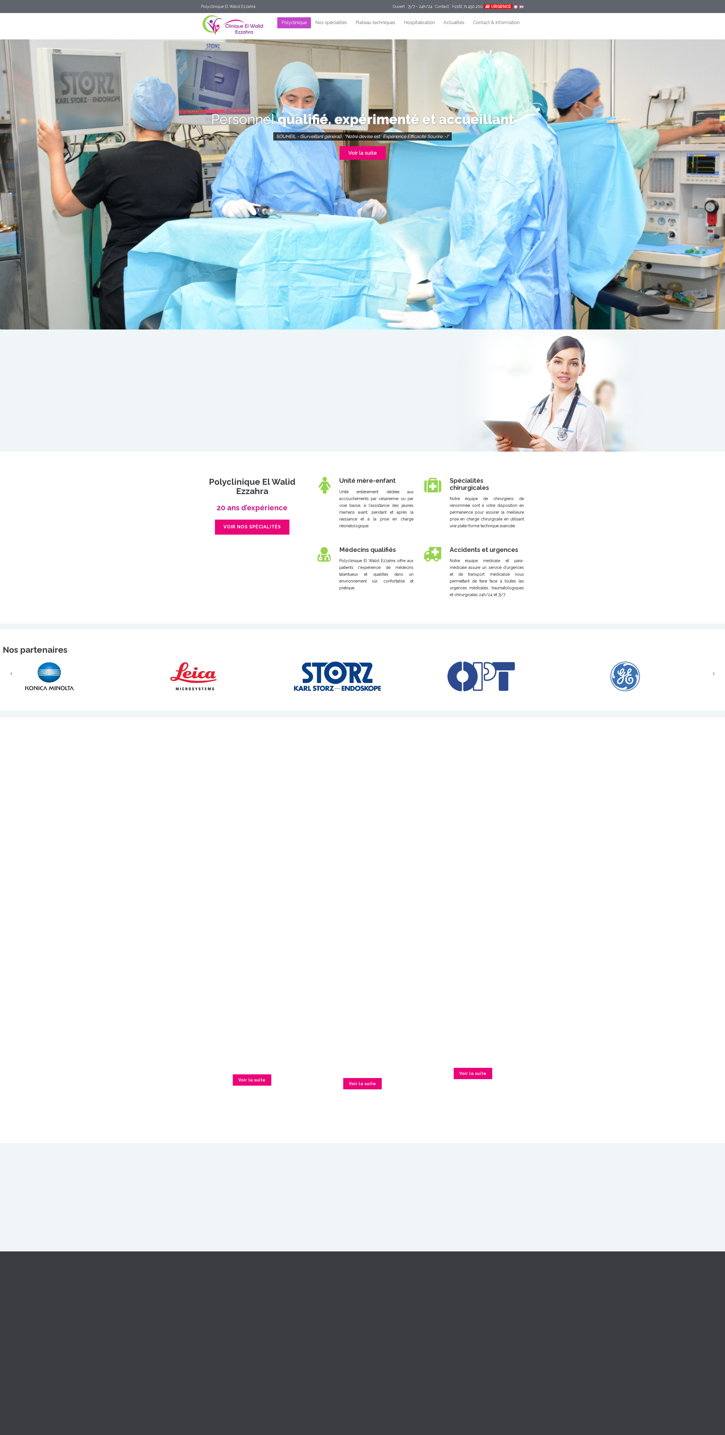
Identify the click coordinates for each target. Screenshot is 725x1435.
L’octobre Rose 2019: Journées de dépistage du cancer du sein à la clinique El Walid (252, 1013)
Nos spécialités (331, 22)
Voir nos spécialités (252, 527)
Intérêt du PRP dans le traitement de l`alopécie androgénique (473, 1003)
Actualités (453, 22)
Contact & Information (496, 22)
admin (272, 1028)
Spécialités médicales (444, 781)
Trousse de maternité (303, 1300)
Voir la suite (362, 168)
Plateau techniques (375, 22)
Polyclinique (294, 22)
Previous (335, 1145)
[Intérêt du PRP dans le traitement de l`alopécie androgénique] (473, 962)
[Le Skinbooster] (362, 974)
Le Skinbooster (362, 1023)
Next (390, 1145)
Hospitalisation (419, 22)
